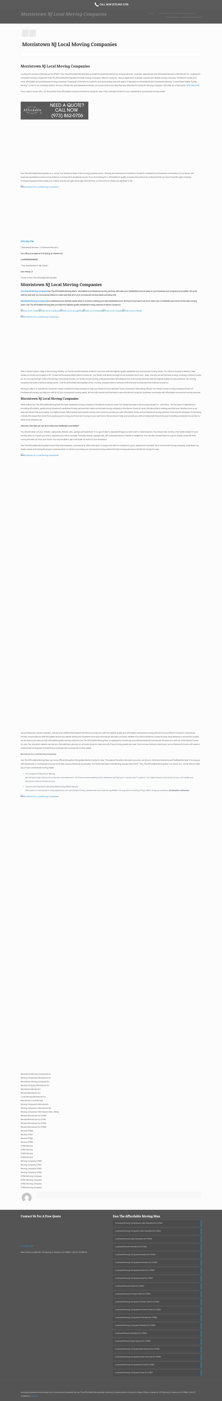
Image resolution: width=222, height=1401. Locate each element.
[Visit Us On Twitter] (30, 311)
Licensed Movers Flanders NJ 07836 (131, 1333)
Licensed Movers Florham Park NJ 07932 (132, 1294)
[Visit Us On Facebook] (49, 311)
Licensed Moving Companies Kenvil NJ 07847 (135, 1270)
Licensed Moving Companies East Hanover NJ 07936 (138, 1357)
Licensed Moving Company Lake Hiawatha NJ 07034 (138, 1231)
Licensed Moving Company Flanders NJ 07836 (135, 1325)
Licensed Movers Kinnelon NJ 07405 (131, 1246)
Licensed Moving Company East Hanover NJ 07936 (137, 1349)
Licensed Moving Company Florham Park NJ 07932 (137, 1302)
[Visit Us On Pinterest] (93, 311)
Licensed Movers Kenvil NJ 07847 (129, 1286)
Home (150, 13)
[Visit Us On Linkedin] (132, 311)
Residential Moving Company (34, 301)
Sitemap (34, 1396)
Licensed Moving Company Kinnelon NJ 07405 (135, 1254)
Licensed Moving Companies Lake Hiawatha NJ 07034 (138, 1223)
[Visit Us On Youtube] (112, 311)
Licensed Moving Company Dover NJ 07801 (134, 1372)
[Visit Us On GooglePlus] (71, 311)
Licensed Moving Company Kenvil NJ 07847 (134, 1278)
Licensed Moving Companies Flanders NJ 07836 (136, 1317)
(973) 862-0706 (192, 85)
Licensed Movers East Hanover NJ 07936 (133, 1341)
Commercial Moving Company (34, 291)
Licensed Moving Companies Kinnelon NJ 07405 (136, 1262)
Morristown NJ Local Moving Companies (177, 13)
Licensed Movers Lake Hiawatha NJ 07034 (133, 1239)
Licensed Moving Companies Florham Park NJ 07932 (138, 1309)
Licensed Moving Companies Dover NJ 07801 (135, 1364)
